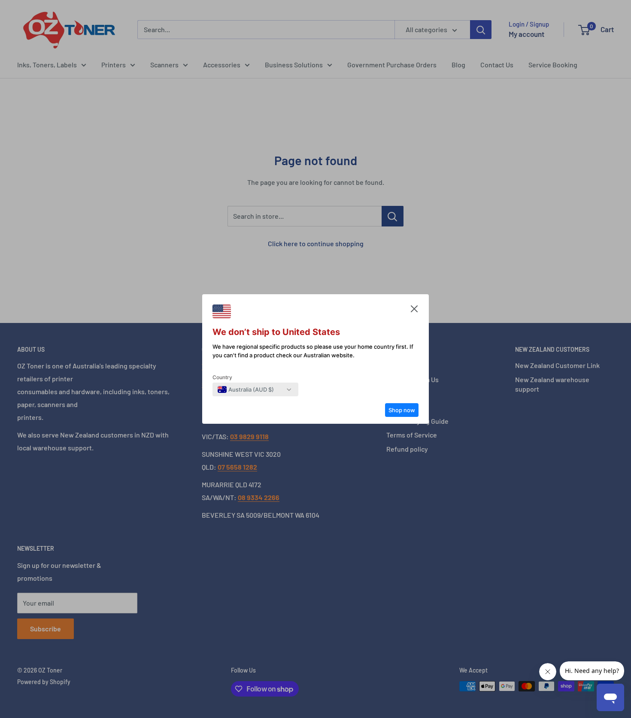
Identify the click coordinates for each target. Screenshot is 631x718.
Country (222, 377)
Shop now (401, 410)
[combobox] (246, 389)
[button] (414, 311)
